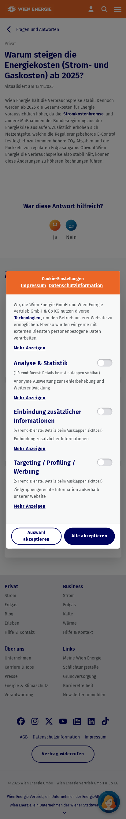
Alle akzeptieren (89, 536)
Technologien (27, 318)
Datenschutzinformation (76, 285)
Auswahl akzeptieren (36, 536)
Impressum (33, 285)
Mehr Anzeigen (30, 348)
